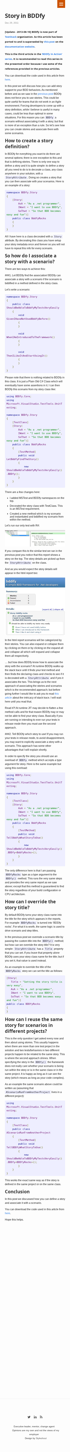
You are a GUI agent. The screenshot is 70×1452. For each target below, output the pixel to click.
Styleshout (41, 1438)
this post (49, 41)
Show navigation (61, 4)
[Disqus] (35, 1268)
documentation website (20, 46)
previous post (45, 93)
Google (35, 1450)
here (7, 79)
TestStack (11, 37)
